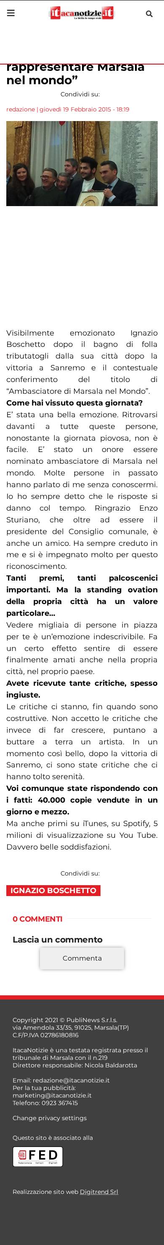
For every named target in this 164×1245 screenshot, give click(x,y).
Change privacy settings (50, 1118)
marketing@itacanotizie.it (52, 1095)
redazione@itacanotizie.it (71, 1080)
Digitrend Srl (99, 1192)
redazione (20, 109)
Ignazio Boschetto (53, 890)
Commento (30, 970)
